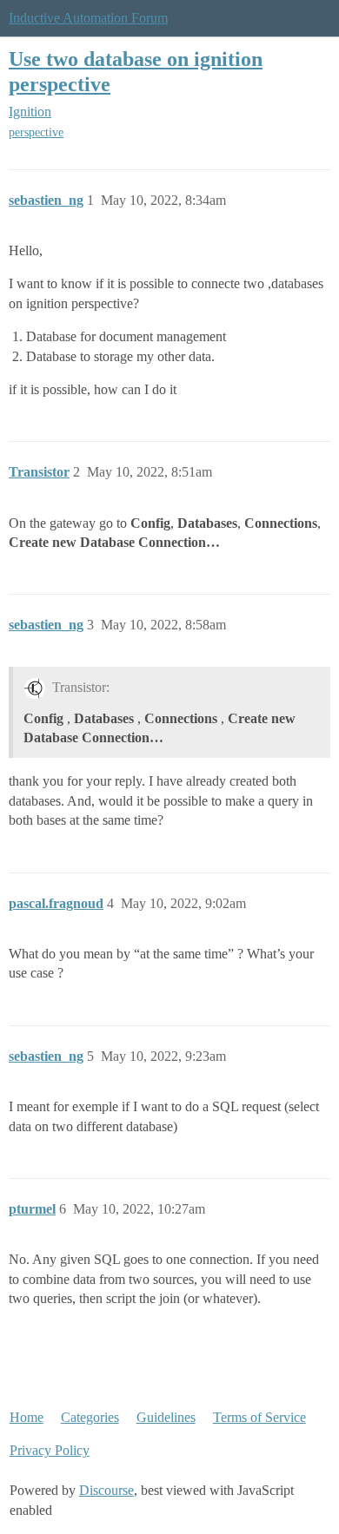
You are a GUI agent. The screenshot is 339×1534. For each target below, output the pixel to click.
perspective (36, 132)
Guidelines (166, 1417)
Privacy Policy (50, 1450)
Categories (90, 1417)
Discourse (106, 1490)
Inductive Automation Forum (88, 17)
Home (26, 1417)
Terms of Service (259, 1417)
